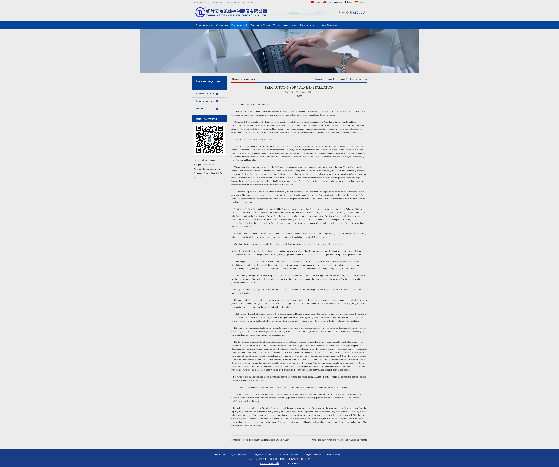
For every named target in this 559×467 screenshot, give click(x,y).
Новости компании (205, 94)
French (350, 2)
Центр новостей (239, 25)
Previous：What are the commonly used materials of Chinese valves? (260, 440)
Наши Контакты (329, 25)
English (329, 2)
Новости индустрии (205, 101)
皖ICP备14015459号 (269, 463)
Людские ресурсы (309, 25)
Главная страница (204, 25)
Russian (340, 2)
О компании (222, 25)
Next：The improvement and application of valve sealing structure (339, 440)
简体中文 (318, 2)
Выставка (200, 108)
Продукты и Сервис (260, 25)
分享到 (299, 96)
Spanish (361, 2)
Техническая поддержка (285, 25)
